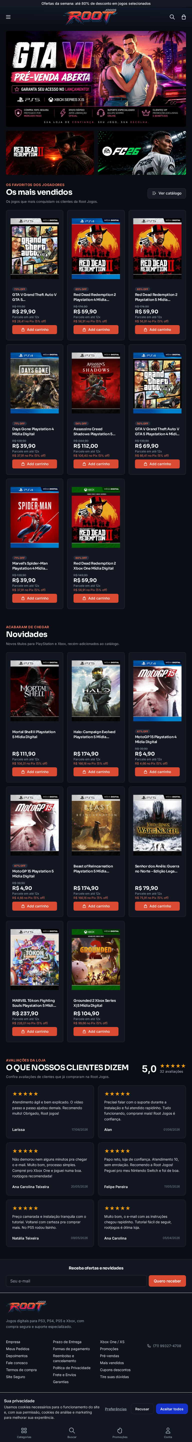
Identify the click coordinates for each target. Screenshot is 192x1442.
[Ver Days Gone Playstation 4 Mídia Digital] (34, 409)
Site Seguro (15, 1377)
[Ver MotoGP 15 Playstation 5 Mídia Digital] (34, 852)
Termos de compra (21, 1370)
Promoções (109, 1349)
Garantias (60, 1382)
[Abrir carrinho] (183, 17)
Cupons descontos (115, 1370)
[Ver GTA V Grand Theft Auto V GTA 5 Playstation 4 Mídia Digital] (157, 409)
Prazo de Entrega (67, 1342)
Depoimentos (17, 1356)
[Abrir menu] (8, 17)
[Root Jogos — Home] (90, 17)
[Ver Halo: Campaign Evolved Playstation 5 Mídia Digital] (96, 717)
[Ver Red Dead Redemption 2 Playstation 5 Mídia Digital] (157, 275)
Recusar (142, 1409)
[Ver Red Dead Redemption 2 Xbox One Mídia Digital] (96, 544)
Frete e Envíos (64, 1375)
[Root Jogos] (26, 1307)
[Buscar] (172, 17)
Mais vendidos (112, 1363)
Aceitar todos (172, 1409)
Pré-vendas (109, 1356)
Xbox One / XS (112, 1342)
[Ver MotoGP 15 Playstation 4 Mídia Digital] (157, 717)
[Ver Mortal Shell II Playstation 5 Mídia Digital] (34, 717)
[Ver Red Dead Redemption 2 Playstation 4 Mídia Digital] (96, 275)
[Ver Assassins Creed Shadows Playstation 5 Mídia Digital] (96, 409)
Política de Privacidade (71, 1368)
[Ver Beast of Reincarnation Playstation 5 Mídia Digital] (96, 852)
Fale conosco (17, 1363)
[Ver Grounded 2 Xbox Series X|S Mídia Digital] (96, 981)
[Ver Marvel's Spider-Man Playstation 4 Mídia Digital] (34, 544)
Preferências (116, 1409)
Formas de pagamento (71, 1349)
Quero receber (167, 1280)
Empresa (13, 1342)
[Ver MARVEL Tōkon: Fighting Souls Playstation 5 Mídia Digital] (34, 981)
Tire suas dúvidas (114, 1377)
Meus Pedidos (17, 1349)
